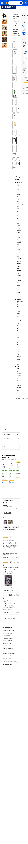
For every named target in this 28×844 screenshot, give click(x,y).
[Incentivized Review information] (11, 587)
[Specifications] (18, 439)
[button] (16, 178)
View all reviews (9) (11, 618)
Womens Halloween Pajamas (9, 645)
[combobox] (15, 3)
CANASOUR (15, 14)
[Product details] (18, 434)
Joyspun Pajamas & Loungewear (10, 655)
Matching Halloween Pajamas (9, 653)
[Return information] (23, 30)
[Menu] (2, 3)
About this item (7, 430)
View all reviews (7, 512)
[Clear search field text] (19, 3)
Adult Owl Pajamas (7, 635)
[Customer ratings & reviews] (18, 501)
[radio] (14, 46)
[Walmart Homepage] (6, 3)
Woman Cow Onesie (7, 643)
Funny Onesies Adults (7, 640)
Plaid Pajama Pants (7, 658)
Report (17, 557)
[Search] (21, 3)
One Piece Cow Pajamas (8, 638)
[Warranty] (17, 447)
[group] (18, 35)
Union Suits (5, 650)
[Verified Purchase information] (14, 537)
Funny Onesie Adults (7, 633)
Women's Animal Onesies (8, 630)
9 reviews (10, 506)
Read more (5, 549)
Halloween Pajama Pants (8, 648)
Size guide (16, 155)
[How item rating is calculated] (16, 509)
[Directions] (18, 443)
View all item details (20, 398)
